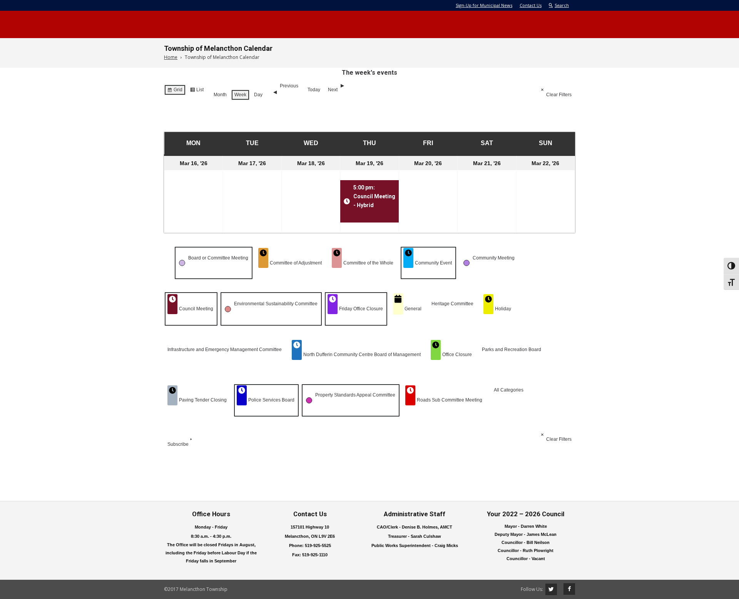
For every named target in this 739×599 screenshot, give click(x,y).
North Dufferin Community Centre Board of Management (362, 354)
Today (314, 89)
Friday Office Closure (361, 308)
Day (258, 94)
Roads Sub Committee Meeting (449, 400)
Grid (174, 91)
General (413, 308)
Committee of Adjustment (296, 263)
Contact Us (531, 5)
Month (220, 94)
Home (170, 57)
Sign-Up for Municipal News (484, 5)
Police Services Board (271, 400)
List (197, 91)
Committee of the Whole (368, 263)
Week (240, 94)
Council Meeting (196, 308)
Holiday (503, 308)
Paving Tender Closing (203, 400)
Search (562, 5)
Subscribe (178, 444)
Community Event (433, 263)
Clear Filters (559, 94)
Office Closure (457, 354)
